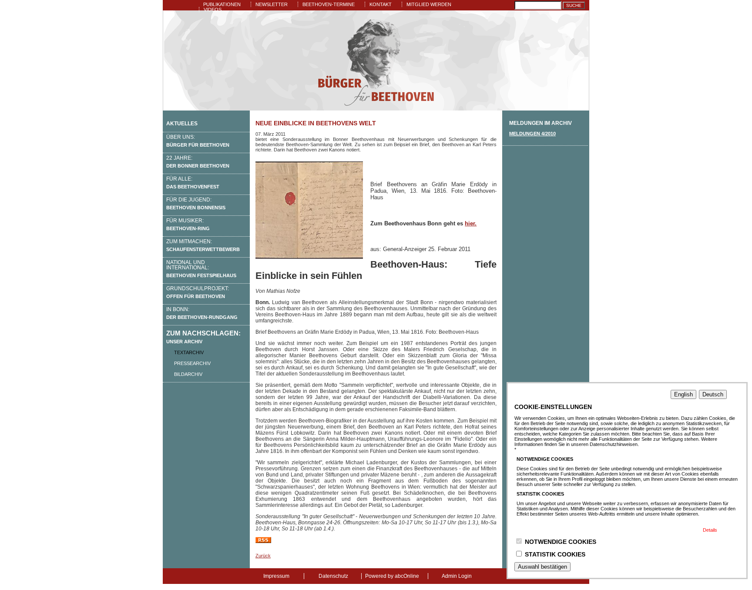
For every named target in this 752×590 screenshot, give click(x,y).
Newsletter (271, 4)
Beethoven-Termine (328, 4)
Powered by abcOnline (392, 576)
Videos (213, 9)
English (683, 394)
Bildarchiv (188, 374)
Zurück (263, 555)
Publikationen (222, 4)
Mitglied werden (428, 4)
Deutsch (712, 394)
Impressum (276, 576)
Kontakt (380, 4)
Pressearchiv (192, 363)
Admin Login (457, 576)
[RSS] (263, 541)
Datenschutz (333, 576)
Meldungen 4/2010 (532, 133)
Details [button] (710, 530)
